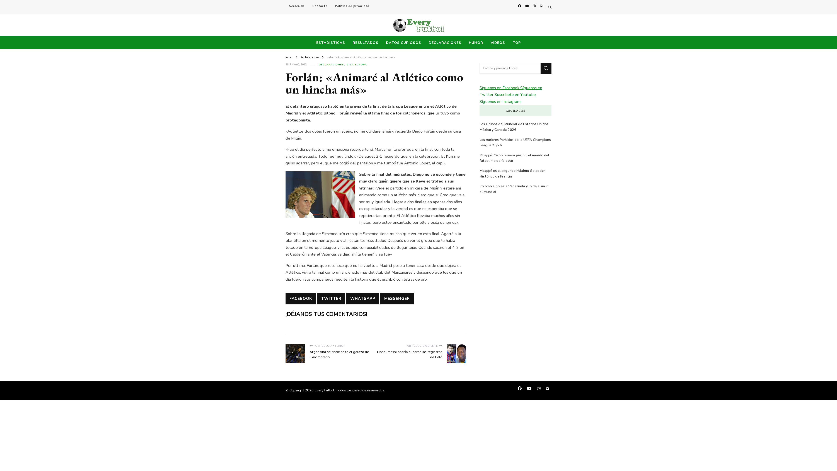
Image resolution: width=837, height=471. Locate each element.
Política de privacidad (352, 6)
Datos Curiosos (403, 42)
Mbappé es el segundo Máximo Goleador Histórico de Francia (512, 173)
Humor (476, 42)
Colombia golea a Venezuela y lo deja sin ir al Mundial (514, 189)
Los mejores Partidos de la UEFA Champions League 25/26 (515, 142)
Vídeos (498, 42)
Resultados (365, 42)
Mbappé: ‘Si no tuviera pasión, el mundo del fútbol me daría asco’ (514, 158)
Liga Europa (357, 64)
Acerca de (297, 6)
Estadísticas (330, 42)
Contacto (319, 6)
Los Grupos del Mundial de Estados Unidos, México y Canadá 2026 (514, 127)
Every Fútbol (324, 390)
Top (517, 42)
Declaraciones (445, 42)
